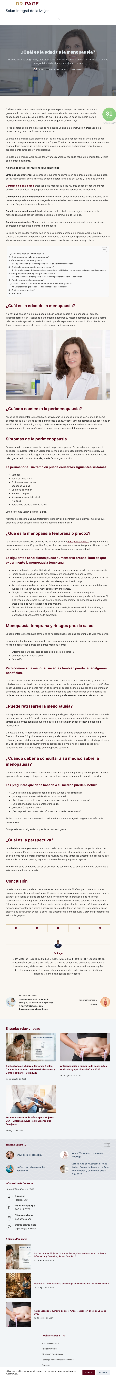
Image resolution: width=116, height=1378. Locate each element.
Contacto (46, 1365)
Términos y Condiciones (52, 1354)
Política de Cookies (50, 1349)
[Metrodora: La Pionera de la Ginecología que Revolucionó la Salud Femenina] (18, 1285)
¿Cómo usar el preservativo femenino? (31, 1169)
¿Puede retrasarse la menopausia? (28, 280)
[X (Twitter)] (16, 928)
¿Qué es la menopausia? (29, 1154)
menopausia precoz (78, 541)
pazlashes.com (23, 1218)
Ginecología (77, 69)
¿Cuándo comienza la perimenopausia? (30, 257)
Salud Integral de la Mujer (27, 11)
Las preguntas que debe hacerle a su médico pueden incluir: (41, 287)
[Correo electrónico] (58, 928)
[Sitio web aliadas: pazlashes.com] (9, 1217)
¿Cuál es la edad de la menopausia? (27, 253)
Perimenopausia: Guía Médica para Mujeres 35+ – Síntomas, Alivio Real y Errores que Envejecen (30, 1121)
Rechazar (103, 1372)
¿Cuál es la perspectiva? (23, 290)
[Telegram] (78, 928)
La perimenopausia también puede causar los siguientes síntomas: (44, 264)
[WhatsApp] (37, 928)
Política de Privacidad (51, 1343)
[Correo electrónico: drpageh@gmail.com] (9, 1226)
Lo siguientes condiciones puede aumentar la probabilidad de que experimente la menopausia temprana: (60, 270)
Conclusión (16, 293)
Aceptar (88, 1372)
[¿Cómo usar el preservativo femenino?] (10, 1169)
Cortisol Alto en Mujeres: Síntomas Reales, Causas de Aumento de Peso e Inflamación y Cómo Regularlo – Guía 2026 (30, 1069)
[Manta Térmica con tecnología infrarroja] (64, 1155)
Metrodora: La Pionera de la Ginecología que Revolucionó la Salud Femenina (71, 1283)
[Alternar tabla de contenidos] (103, 249)
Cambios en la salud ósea (20, 185)
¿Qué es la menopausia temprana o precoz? (32, 267)
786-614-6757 (22, 1209)
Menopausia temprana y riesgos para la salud (33, 273)
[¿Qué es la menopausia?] (10, 1155)
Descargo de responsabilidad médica (58, 1359)
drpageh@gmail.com (26, 1228)
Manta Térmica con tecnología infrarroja (87, 1155)
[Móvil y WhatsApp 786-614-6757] (9, 1207)
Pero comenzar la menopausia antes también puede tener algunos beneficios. (49, 277)
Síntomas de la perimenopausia (26, 260)
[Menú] (109, 7)
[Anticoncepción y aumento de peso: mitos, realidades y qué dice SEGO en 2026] (85, 1047)
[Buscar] (59, 19)
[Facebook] (99, 928)
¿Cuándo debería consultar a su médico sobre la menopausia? (41, 283)
